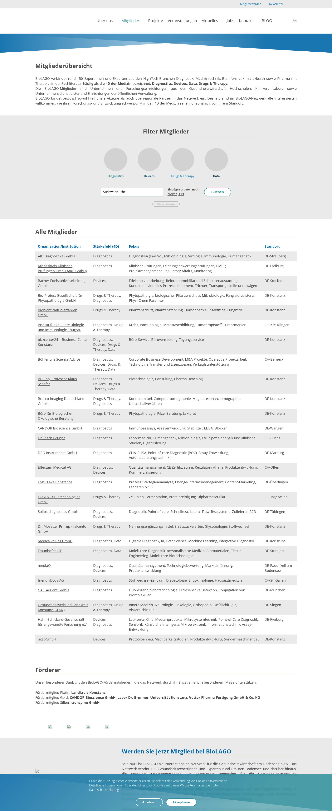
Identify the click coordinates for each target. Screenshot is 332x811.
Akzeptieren (181, 802)
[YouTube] (288, 4)
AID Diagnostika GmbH (56, 256)
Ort (181, 194)
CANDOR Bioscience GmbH (60, 428)
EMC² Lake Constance (55, 482)
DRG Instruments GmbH (57, 452)
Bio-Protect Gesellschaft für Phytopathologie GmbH (60, 298)
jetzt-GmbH (47, 639)
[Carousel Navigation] (166, 727)
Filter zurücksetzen (166, 204)
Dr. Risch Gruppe (51, 438)
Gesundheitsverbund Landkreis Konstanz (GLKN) (63, 607)
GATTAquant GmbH (53, 590)
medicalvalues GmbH (55, 541)
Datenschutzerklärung (104, 790)
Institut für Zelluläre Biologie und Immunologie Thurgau (61, 327)
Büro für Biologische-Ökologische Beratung (56, 416)
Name (172, 194)
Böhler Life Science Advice (59, 359)
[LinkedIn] (294, 4)
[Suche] (280, 21)
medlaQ (44, 565)
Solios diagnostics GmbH (58, 511)
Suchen (217, 192)
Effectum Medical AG (54, 467)
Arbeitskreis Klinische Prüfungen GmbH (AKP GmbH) (62, 268)
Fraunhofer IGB (50, 550)
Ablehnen (149, 802)
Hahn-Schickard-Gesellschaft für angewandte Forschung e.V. (63, 622)
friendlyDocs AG (51, 580)
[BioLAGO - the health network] (48, 21)
